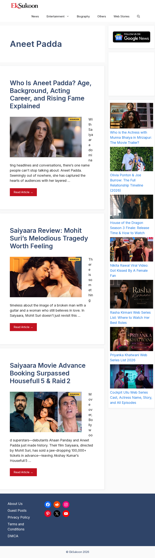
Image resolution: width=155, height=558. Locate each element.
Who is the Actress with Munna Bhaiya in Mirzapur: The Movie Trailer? (131, 137)
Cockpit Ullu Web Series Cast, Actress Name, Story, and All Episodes (131, 397)
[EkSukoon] (24, 5)
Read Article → (23, 192)
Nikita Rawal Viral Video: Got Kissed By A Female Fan (129, 270)
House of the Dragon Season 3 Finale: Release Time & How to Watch (129, 228)
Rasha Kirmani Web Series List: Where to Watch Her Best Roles (130, 317)
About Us (15, 504)
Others (101, 16)
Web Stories (121, 16)
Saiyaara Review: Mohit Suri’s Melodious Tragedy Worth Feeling (49, 238)
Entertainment (55, 16)
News (35, 16)
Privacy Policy (19, 517)
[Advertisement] (131, 74)
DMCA (13, 536)
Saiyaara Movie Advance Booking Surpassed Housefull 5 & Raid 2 (48, 373)
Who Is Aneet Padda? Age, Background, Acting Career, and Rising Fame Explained (50, 94)
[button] (138, 16)
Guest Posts (17, 510)
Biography (83, 16)
